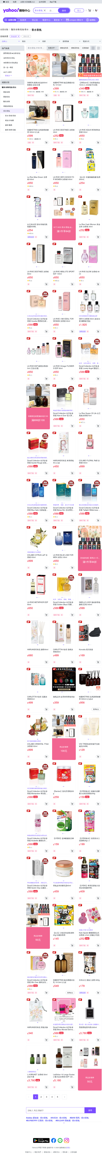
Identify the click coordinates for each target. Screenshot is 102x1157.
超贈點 (93, 19)
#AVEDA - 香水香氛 (59, 1117)
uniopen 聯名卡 (76, 19)
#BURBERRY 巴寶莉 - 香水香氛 (39, 1120)
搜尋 (90, 1110)
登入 (79, 10)
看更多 (57, 19)
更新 (68, 1147)
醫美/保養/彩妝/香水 (9, 87)
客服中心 (28, 1152)
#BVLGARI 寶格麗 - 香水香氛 (68, 1120)
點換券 (23, 19)
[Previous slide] (27, 65)
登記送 (35, 19)
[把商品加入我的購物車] (46, 95)
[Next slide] (48, 65)
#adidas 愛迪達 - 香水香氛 (37, 1117)
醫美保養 (6, 101)
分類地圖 (73, 1152)
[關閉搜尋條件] (44, 10)
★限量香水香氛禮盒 (10, 62)
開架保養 (6, 92)
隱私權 (65, 1152)
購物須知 (47, 1152)
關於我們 (38, 1152)
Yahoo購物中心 (16, 10)
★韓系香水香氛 (9, 58)
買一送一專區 (8, 67)
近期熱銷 (85, 48)
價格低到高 (64, 48)
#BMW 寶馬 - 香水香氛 (79, 1117)
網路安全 (56, 1152)
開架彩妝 (6, 96)
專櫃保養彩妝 (8, 106)
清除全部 (26, 36)
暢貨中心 (47, 19)
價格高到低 (75, 48)
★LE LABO (7, 72)
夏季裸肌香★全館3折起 (11, 53)
